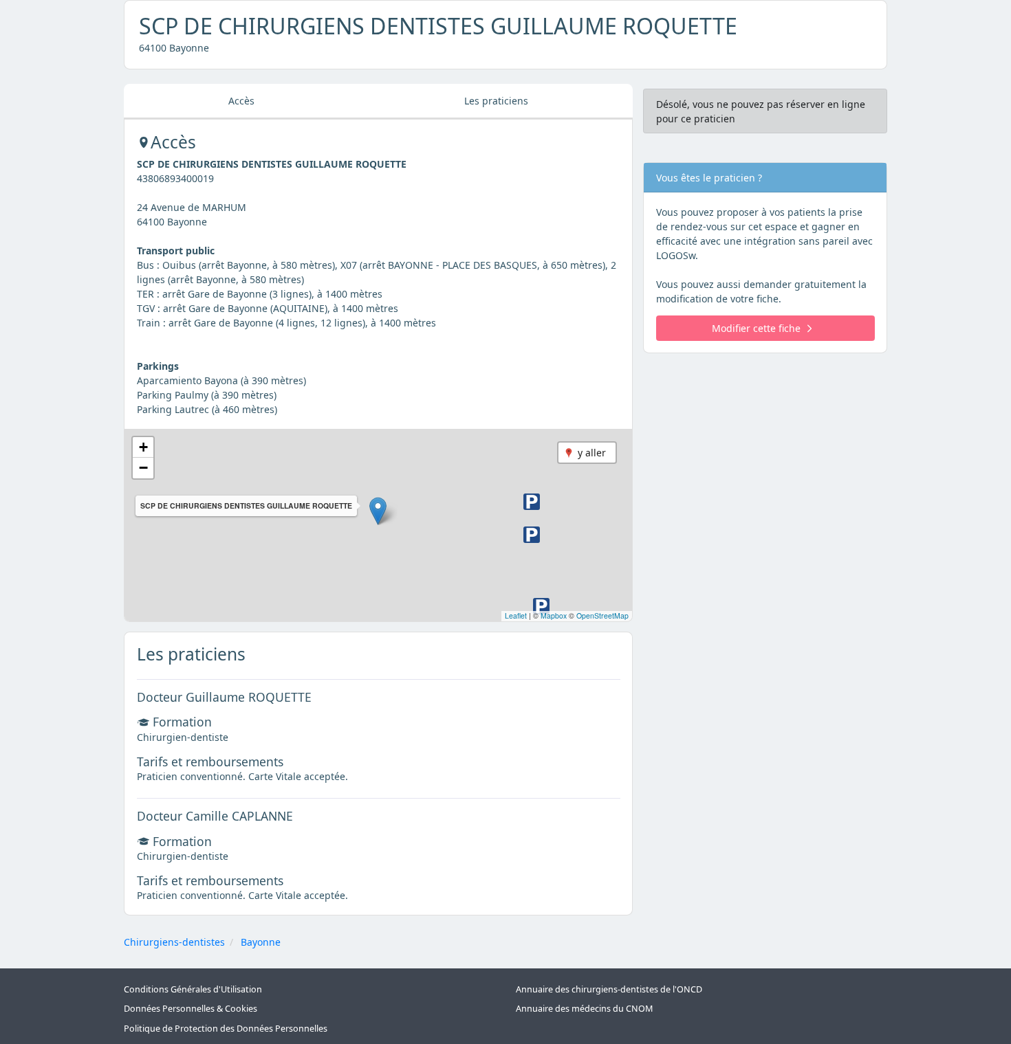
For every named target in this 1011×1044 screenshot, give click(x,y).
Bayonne (261, 941)
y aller (592, 452)
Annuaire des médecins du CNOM (584, 1008)
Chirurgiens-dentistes (174, 941)
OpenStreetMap (602, 615)
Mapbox (554, 615)
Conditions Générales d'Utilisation (193, 989)
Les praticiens (496, 100)
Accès (241, 100)
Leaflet (516, 615)
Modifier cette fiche (756, 328)
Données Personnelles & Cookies (190, 1008)
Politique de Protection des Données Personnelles (225, 1028)
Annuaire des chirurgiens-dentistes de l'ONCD (609, 989)
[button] (378, 511)
